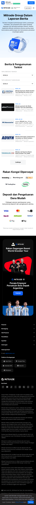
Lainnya (18, 162)
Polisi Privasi (19, 502)
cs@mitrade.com (10, 353)
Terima (30, 502)
